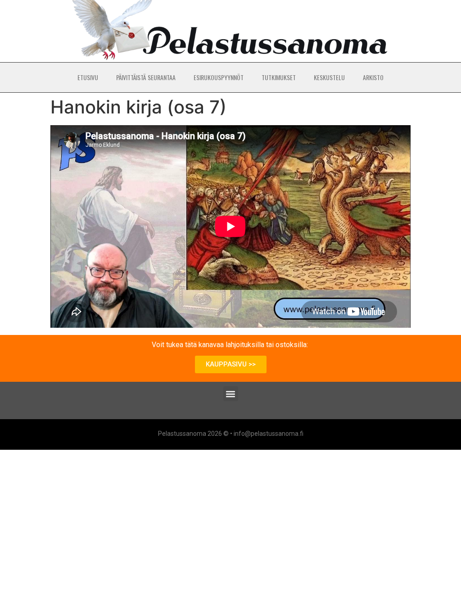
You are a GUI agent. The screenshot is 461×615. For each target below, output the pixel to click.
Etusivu (87, 77)
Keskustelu (329, 77)
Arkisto (373, 77)
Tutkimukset (279, 77)
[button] (230, 393)
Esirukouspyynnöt (219, 77)
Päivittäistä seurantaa (146, 77)
